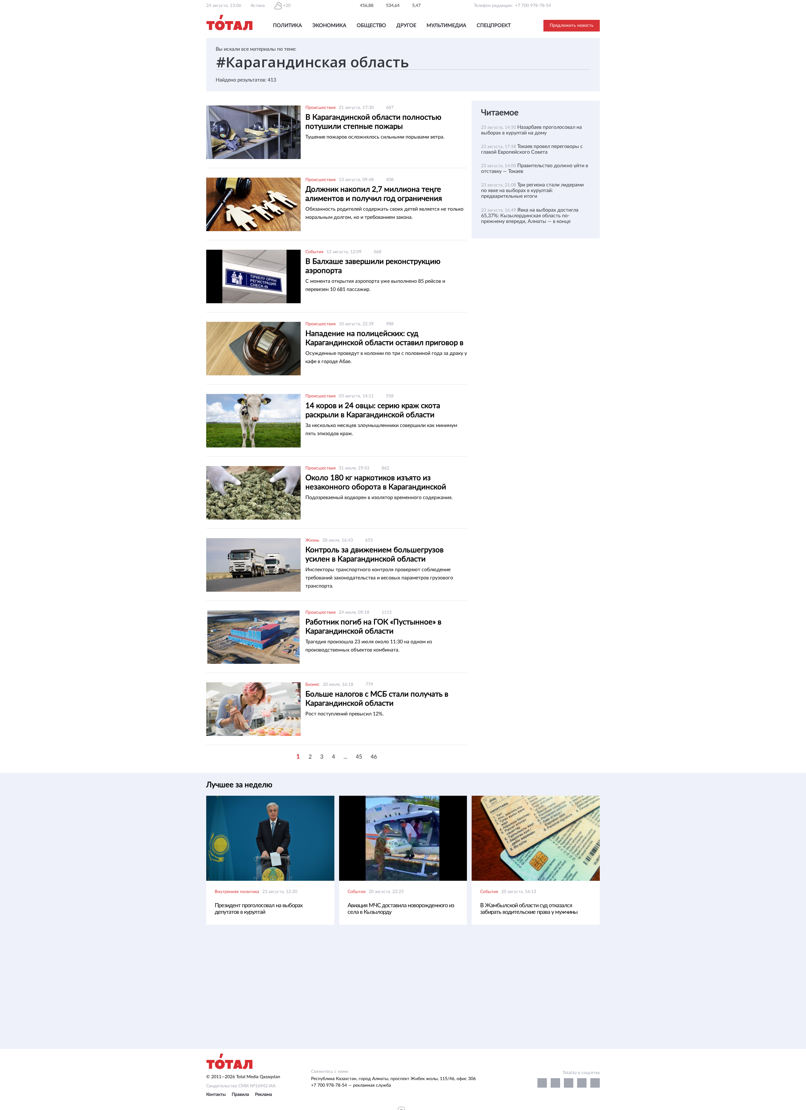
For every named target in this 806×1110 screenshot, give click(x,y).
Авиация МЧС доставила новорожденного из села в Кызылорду (401, 909)
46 (374, 757)
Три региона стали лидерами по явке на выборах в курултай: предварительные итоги (532, 190)
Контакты (216, 1094)
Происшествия (320, 107)
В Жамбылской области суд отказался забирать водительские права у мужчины (528, 909)
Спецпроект (494, 25)
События (314, 252)
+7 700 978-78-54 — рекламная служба (351, 1085)
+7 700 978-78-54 (533, 5)
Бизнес (312, 684)
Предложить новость (571, 25)
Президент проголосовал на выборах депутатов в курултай (259, 909)
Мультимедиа (446, 25)
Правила (240, 1094)
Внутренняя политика (237, 892)
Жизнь (312, 540)
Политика (287, 25)
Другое (406, 25)
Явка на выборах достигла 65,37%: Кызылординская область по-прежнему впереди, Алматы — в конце (529, 216)
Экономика (329, 25)
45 (359, 757)
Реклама (263, 1094)
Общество (371, 25)
